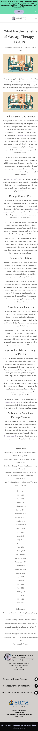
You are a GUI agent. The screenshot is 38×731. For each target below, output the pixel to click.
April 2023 (20, 603)
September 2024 (20, 569)
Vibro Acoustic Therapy (20, 644)
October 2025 (20, 521)
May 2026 (20, 495)
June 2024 (20, 580)
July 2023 (20, 595)
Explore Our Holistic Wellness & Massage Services (20, 623)
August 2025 (20, 528)
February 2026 (21, 506)
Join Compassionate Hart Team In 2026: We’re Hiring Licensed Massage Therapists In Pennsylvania (20, 475)
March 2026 (21, 502)
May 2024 (20, 584)
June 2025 (20, 536)
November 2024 (20, 562)
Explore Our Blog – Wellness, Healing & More (21, 619)
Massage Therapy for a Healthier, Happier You (20, 633)
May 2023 (20, 599)
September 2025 (20, 525)
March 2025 (21, 547)
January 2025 (20, 554)
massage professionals (15, 179)
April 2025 (20, 543)
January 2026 (20, 510)
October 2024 (20, 566)
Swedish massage (23, 135)
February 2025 (21, 551)
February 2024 (21, 592)
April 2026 (20, 499)
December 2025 (20, 514)
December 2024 (20, 558)
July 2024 (20, 577)
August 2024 (20, 573)
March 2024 (21, 588)
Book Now (19, 12)
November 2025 (20, 517)
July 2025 (20, 532)
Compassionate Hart (11, 402)
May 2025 (20, 540)
